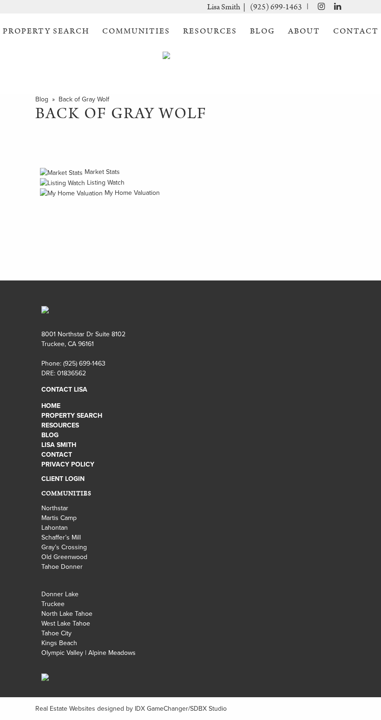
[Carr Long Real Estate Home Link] (190, 62)
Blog (262, 31)
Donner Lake (60, 594)
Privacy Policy (67, 464)
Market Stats (101, 171)
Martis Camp (59, 517)
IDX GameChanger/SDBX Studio (181, 708)
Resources (210, 31)
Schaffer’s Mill (61, 537)
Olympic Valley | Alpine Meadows (88, 652)
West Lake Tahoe (65, 623)
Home (50, 405)
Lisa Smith (58, 444)
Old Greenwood (64, 556)
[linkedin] (337, 7)
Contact (356, 31)
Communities (136, 31)
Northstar (54, 508)
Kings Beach (59, 642)
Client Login (63, 478)
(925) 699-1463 (276, 7)
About (304, 31)
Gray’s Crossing (64, 547)
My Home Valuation (131, 192)
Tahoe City (56, 633)
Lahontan (54, 527)
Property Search (46, 31)
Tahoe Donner (62, 566)
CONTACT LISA (64, 389)
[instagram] (319, 7)
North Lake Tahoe (66, 613)
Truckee (53, 603)
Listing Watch (105, 182)
